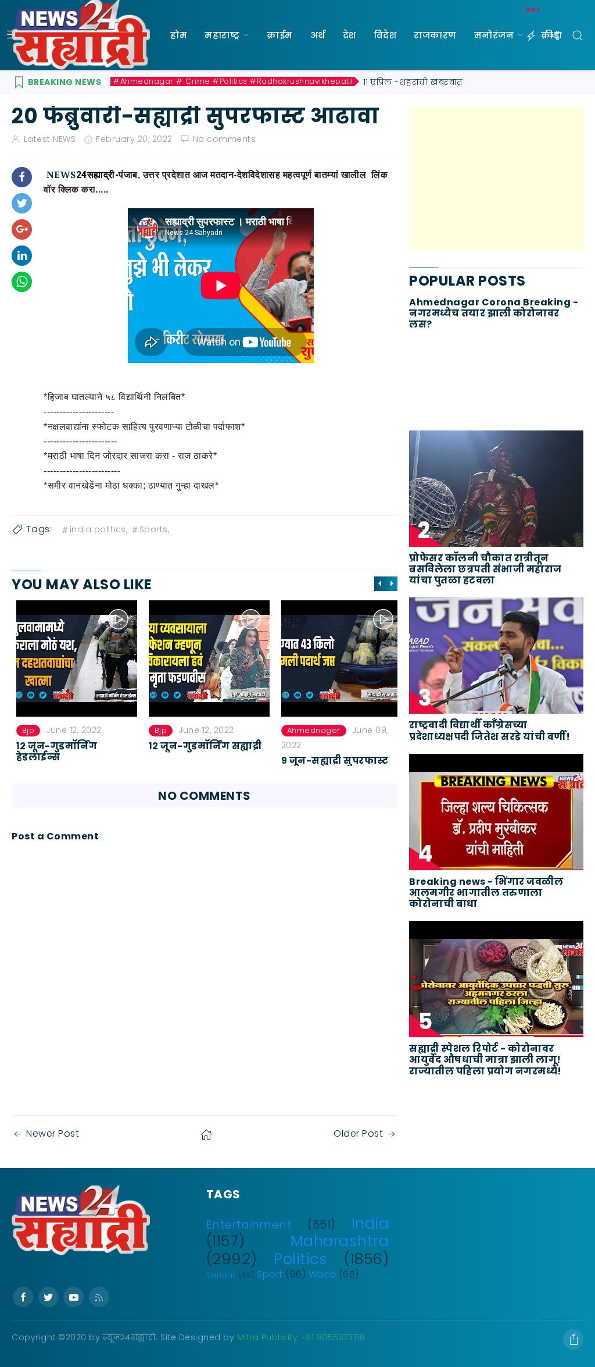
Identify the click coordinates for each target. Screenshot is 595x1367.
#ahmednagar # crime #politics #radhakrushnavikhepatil (233, 81)
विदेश (385, 35)
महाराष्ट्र (222, 35)
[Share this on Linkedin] (22, 255)
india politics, (99, 529)
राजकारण (435, 35)
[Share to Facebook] (22, 177)
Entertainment (249, 1225)
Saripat (221, 1275)
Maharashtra (340, 1240)
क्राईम (280, 35)
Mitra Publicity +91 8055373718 (301, 1337)
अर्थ (317, 35)
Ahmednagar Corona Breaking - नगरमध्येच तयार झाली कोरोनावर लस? (493, 313)
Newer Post (52, 1133)
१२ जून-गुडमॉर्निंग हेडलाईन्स (52, 751)
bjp (23, 730)
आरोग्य (185, 105)
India (370, 1223)
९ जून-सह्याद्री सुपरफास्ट (330, 760)
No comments (224, 139)
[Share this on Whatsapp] (22, 282)
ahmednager (309, 730)
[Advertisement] (496, 178)
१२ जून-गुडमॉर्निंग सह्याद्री (200, 745)
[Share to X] (22, 203)
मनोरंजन (494, 35)
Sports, (154, 529)
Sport (270, 1274)
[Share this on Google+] (22, 229)
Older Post (358, 1133)
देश (349, 35)
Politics (300, 1258)
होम (178, 35)
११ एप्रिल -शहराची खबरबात (413, 82)
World (322, 1274)
